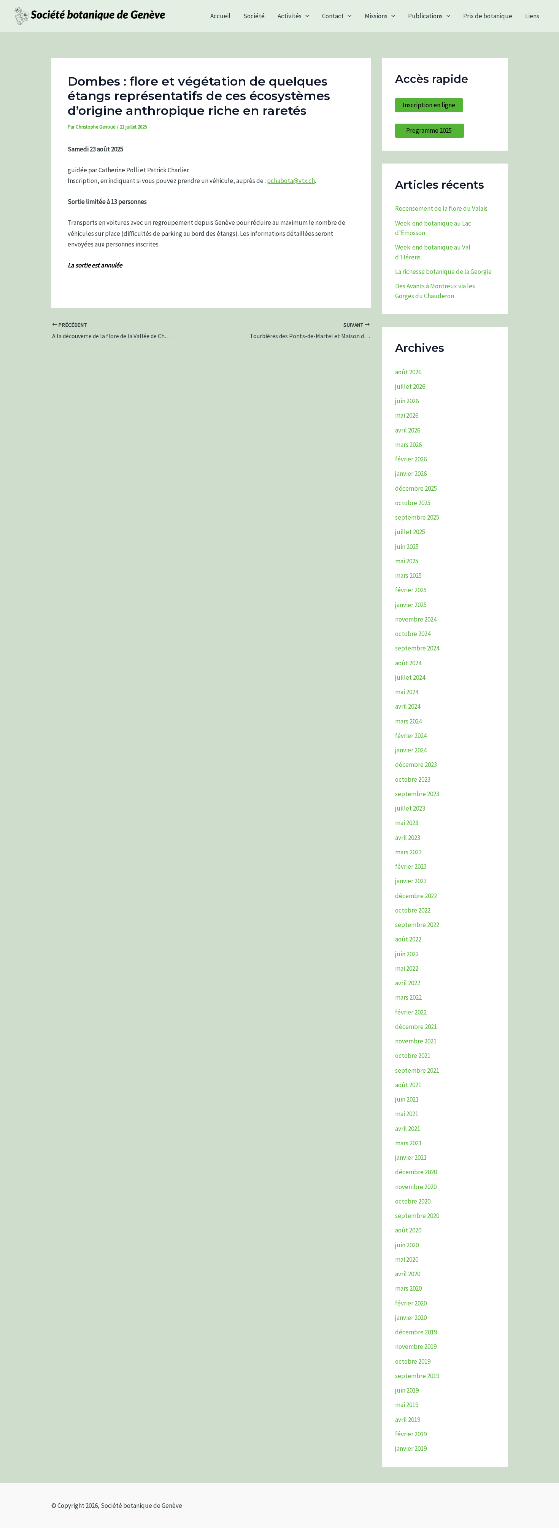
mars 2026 (408, 444)
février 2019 (411, 1434)
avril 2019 (407, 1419)
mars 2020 (408, 1288)
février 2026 (411, 459)
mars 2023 (408, 852)
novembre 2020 (416, 1187)
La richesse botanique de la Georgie (443, 271)
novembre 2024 (416, 619)
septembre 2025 (417, 517)
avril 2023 (407, 837)
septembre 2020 (417, 1216)
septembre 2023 (417, 794)
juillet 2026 (410, 386)
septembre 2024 (417, 648)
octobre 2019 (412, 1361)
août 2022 (408, 939)
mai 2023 (406, 823)
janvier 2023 (411, 881)
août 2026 (408, 372)
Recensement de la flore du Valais (441, 208)
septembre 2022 (417, 925)
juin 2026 (407, 401)
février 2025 (411, 590)
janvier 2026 (411, 473)
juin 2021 (407, 1099)
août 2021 (408, 1085)
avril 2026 (407, 430)
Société (254, 16)
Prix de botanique (487, 16)
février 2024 (411, 735)
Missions (376, 16)
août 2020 (408, 1230)
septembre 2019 (417, 1376)
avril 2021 (407, 1128)
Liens (532, 16)
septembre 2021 (417, 1070)
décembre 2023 (416, 764)
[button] (305, 15)
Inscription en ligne (429, 105)
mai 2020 (406, 1259)
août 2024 (408, 663)
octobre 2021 (412, 1055)
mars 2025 (408, 575)
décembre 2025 (416, 488)
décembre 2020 (416, 1172)
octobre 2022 (412, 910)
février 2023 (411, 866)
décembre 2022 (416, 896)
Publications (425, 16)
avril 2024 (407, 706)
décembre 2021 (416, 1026)
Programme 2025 (429, 130)
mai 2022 (406, 968)
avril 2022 (407, 983)
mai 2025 (406, 561)
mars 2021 (408, 1143)
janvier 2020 (411, 1317)
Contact (333, 16)
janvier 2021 (411, 1157)
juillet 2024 (410, 677)
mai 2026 (406, 415)
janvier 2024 (411, 750)
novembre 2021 (416, 1041)
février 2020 (411, 1303)
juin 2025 (407, 546)
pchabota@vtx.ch (291, 180)
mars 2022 (408, 997)
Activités (290, 16)
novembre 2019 (416, 1346)
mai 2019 (406, 1405)
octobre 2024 (412, 634)
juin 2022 (407, 954)
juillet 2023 (410, 808)
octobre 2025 (412, 503)
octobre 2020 (412, 1201)
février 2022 (411, 1012)
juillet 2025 (410, 532)
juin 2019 (407, 1390)
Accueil (220, 16)
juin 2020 (407, 1245)
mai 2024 (406, 692)
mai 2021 (406, 1114)
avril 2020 (407, 1274)
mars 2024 (408, 721)
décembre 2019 (416, 1332)
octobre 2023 (412, 779)
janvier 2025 (411, 605)
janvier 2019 (411, 1448)
